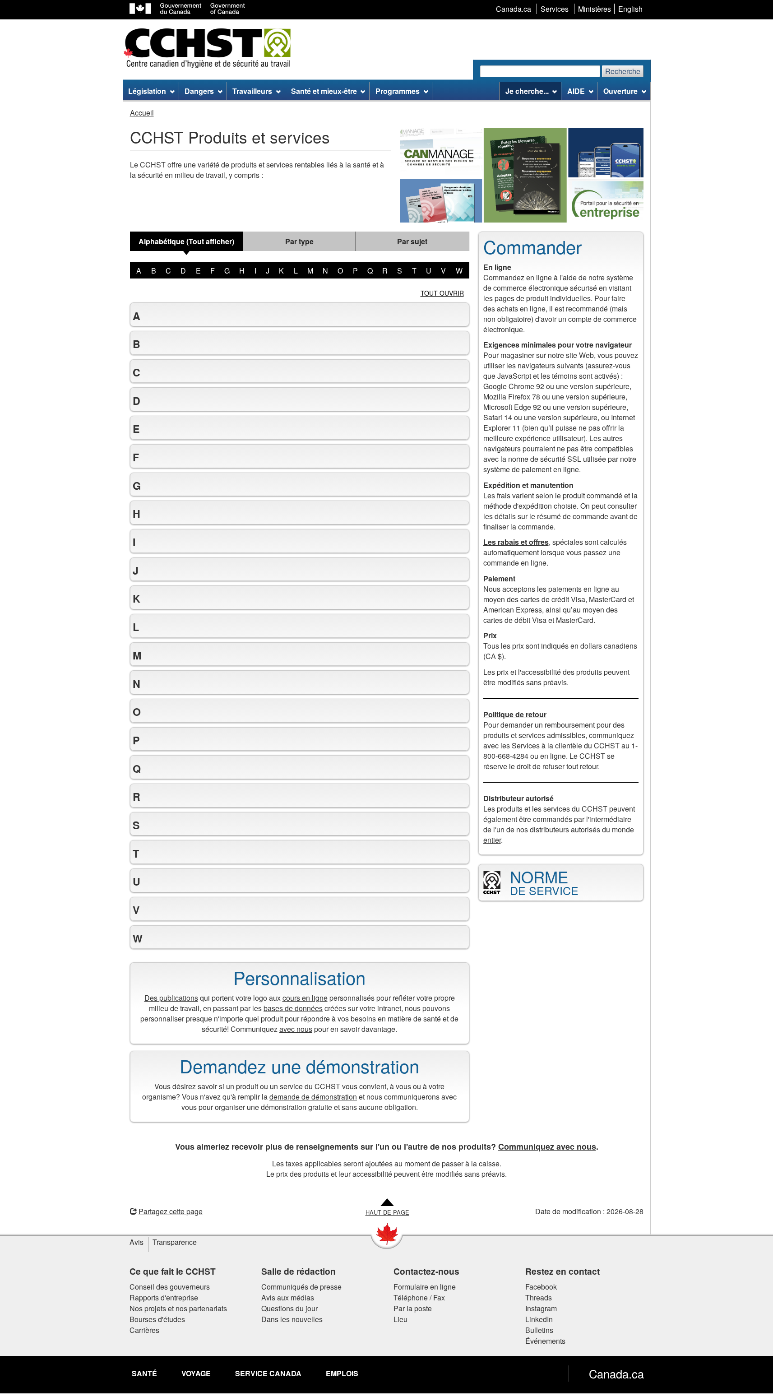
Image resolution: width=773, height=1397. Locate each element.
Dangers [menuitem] (199, 91)
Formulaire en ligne (424, 1286)
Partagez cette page (171, 1211)
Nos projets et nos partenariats (178, 1308)
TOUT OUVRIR (442, 292)
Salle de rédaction (298, 1271)
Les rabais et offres (516, 542)
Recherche (622, 71)
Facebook (541, 1286)
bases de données (293, 1008)
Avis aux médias (287, 1297)
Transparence (175, 1242)
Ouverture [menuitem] (620, 91)
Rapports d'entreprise (164, 1297)
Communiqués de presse (301, 1286)
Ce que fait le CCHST (173, 1271)
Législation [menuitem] (147, 91)
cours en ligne (305, 998)
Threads (538, 1297)
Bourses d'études (157, 1319)
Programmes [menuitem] (397, 91)
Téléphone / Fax (419, 1297)
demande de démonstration (313, 1096)
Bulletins (539, 1330)
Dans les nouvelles (292, 1319)
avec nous (295, 1029)
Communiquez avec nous (547, 1146)
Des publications (171, 998)
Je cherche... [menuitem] (527, 91)
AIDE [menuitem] (576, 91)
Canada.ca (616, 1373)
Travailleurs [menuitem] (252, 91)
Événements (545, 1341)
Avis (136, 1242)
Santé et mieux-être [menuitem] (324, 91)
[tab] (186, 241)
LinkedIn (539, 1319)
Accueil (142, 112)
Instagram (541, 1308)
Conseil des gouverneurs (170, 1286)
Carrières (144, 1330)
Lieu (400, 1319)
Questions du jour (289, 1308)
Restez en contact (562, 1271)
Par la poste (412, 1308)
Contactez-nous (426, 1271)
